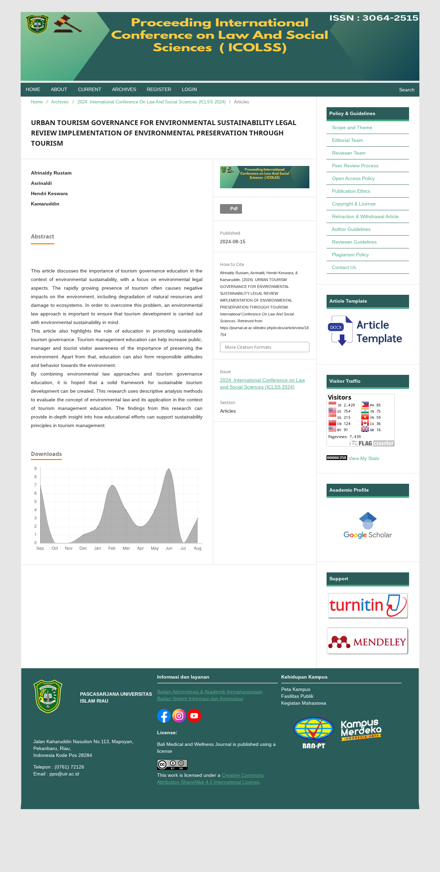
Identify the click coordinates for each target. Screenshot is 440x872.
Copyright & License (354, 203)
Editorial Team (347, 140)
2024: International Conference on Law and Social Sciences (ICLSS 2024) (151, 101)
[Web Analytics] (337, 458)
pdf (233, 208)
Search (407, 89)
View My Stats (364, 458)
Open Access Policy (353, 178)
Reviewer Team (349, 153)
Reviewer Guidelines (354, 242)
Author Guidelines (351, 229)
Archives (124, 89)
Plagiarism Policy (350, 254)
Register (159, 89)
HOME (33, 89)
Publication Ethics (351, 191)
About (59, 89)
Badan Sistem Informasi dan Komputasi (200, 698)
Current (89, 89)
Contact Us (344, 267)
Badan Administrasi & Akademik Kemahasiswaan (210, 691)
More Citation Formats (248, 347)
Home (37, 101)
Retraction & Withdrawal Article (365, 216)
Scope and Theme (352, 127)
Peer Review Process (355, 165)
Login (189, 89)
